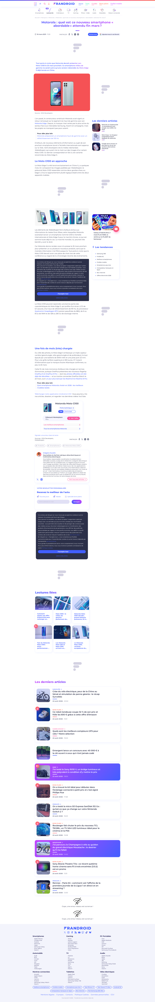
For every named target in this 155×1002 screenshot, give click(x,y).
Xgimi (70, 967)
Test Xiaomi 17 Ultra (104, 987)
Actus (81, 4)
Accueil (37, 17)
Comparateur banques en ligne (61, 991)
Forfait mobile (116, 4)
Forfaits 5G (100, 256)
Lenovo (104, 943)
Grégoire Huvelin (49, 453)
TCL (69, 965)
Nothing (104, 962)
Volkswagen (38, 968)
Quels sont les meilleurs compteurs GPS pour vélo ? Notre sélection (75, 732)
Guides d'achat (58, 729)
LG (69, 957)
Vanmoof (104, 984)
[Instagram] (68, 932)
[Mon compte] (49, 4)
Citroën (36, 959)
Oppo (36, 945)
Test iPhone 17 (89, 987)
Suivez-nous (93, 34)
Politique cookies (42, 290)
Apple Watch (38, 976)
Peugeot (37, 964)
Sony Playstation (73, 948)
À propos (60, 995)
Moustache (105, 979)
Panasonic (71, 959)
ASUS (69, 939)
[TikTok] (86, 932)
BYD (35, 957)
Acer (103, 939)
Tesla (35, 967)
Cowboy (104, 974)
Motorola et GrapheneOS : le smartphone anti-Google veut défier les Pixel (110, 127)
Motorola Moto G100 (67, 403)
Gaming (69, 936)
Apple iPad (71, 974)
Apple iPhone (38, 939)
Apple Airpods (106, 956)
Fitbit (36, 977)
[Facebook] (72, 932)
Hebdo (58, 496)
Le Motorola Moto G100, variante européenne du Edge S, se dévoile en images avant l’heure (80, 645)
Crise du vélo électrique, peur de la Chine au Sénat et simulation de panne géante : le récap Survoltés (76, 694)
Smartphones (55, 445)
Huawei (36, 942)
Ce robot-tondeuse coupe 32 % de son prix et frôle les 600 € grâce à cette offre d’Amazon (75, 713)
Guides (94, 4)
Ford (35, 960)
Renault (36, 965)
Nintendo (71, 945)
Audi (35, 956)
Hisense (70, 956)
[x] (38, 479)
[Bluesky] (90, 932)
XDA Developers (47, 438)
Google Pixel (38, 940)
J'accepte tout (63, 552)
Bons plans (103, 4)
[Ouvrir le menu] (35, 3)
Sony (69, 964)
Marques (44, 17)
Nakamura (105, 981)
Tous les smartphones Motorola (55, 429)
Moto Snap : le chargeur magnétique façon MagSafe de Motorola (109, 136)
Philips (70, 960)
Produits (41, 445)
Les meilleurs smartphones (54, 425)
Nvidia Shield (72, 947)
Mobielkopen (39, 440)
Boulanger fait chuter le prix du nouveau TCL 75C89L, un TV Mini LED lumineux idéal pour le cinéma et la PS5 (76, 828)
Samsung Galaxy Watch (41, 982)
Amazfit (36, 974)
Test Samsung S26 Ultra (96, 991)
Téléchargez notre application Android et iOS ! (53, 394)
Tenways (104, 982)
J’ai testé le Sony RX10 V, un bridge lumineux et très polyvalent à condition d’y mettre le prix (76, 770)
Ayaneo (70, 940)
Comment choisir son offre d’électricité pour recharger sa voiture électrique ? (43, 616)
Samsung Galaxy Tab (74, 981)
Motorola (51, 17)
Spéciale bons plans (74, 496)
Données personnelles (100, 995)
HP (103, 947)
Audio (102, 953)
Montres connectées (41, 972)
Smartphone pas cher (104, 265)
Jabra (103, 959)
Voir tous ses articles (76, 479)
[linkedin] (42, 479)
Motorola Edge (41, 123)
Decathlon (105, 976)
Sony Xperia (38, 948)
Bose (103, 957)
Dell (103, 942)
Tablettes (70, 972)
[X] (64, 932)
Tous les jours (44, 496)
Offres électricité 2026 (104, 275)
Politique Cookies (82, 995)
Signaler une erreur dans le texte (46, 435)
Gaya (103, 977)
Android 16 (117, 987)
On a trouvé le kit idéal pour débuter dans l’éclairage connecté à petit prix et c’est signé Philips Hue (75, 790)
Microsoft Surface (107, 948)
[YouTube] (79, 932)
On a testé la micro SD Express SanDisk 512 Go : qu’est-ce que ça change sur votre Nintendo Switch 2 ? (76, 809)
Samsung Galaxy (39, 947)
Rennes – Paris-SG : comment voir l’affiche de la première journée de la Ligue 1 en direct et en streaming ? (76, 886)
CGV (112, 995)
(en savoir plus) (46, 279)
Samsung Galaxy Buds (109, 964)
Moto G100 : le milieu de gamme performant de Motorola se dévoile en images (61, 616)
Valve (69, 950)
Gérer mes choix (62, 297)
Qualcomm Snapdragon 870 (46, 311)
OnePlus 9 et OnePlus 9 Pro (46, 374)
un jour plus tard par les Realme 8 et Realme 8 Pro (66, 379)
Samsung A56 (101, 253)
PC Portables (105, 936)
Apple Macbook (106, 940)
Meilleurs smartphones (104, 259)
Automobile (38, 953)
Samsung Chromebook (109, 950)
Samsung (71, 962)
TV (67, 953)
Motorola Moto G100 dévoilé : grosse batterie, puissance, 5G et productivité (80, 616)
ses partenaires (41, 284)
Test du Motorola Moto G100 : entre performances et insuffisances (43, 645)
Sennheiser (105, 965)
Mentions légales (47, 995)
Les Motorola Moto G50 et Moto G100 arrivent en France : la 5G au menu (62, 645)
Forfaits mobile (102, 262)
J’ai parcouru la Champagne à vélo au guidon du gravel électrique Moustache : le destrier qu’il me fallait (75, 847)
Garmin (36, 979)
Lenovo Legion (72, 942)
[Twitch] (82, 932)
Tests (87, 4)
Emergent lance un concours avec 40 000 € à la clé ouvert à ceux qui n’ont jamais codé (76, 751)
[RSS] (75, 932)
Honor (104, 945)
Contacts (69, 995)
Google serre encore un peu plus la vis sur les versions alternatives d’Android (109, 146)
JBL (103, 960)
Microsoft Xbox (72, 943)
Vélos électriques (107, 972)
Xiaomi (36, 950)
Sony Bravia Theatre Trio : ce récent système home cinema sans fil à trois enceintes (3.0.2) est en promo (75, 866)
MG (35, 962)
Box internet (101, 272)
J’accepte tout (63, 294)
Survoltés (57, 689)
